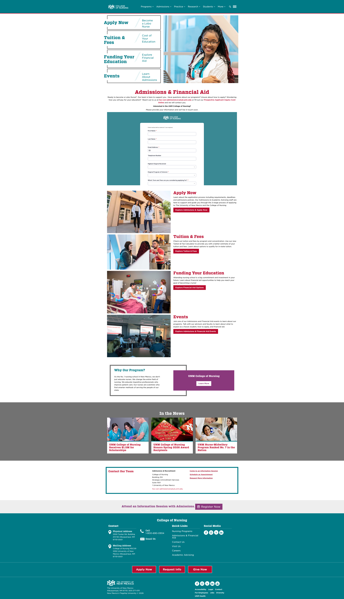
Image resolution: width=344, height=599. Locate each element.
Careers (176, 551)
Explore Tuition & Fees (186, 251)
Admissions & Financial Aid (185, 536)
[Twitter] (216, 532)
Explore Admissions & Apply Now (191, 210)
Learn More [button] (203, 383)
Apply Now (184, 192)
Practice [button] (179, 6)
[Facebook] (206, 532)
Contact (218, 589)
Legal (210, 589)
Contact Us (178, 542)
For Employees (201, 593)
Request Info (172, 569)
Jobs (212, 593)
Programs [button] (146, 6)
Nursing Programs (182, 531)
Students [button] (208, 6)
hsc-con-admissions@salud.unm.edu (175, 100)
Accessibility (200, 589)
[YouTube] (217, 583)
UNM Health (200, 596)
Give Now (200, 569)
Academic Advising (183, 555)
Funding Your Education (198, 273)
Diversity (220, 593)
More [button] (221, 6)
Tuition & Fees (188, 236)
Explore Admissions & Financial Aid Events (195, 331)
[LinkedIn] (221, 532)
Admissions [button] (163, 6)
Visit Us (176, 546)
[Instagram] (211, 532)
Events (180, 317)
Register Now (210, 506)
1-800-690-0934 (155, 533)
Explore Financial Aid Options (189, 287)
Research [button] (193, 6)
